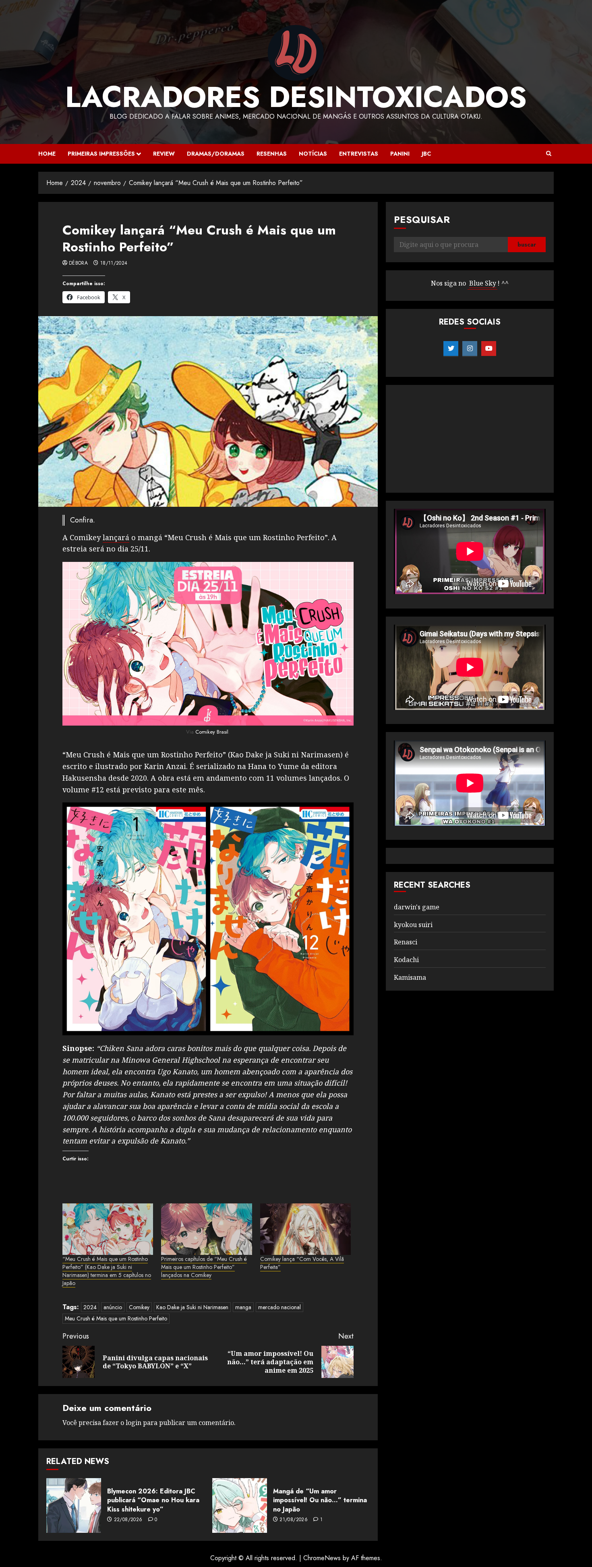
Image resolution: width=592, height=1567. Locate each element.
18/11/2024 (114, 263)
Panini (400, 154)
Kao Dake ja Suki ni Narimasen (192, 1307)
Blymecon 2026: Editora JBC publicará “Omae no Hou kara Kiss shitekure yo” (153, 1500)
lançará (116, 537)
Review (164, 154)
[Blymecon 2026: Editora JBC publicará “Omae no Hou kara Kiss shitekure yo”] (73, 1505)
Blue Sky (482, 283)
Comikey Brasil (211, 732)
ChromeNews (322, 1558)
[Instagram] (469, 348)
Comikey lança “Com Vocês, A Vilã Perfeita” (302, 1263)
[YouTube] (488, 348)
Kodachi (406, 959)
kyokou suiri (413, 924)
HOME (47, 154)
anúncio (112, 1307)
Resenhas (272, 154)
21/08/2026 (293, 1520)
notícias (313, 154)
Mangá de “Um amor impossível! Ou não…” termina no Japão (320, 1500)
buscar (526, 245)
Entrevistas (358, 154)
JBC (426, 154)
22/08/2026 (128, 1520)
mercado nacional (279, 1307)
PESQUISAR (422, 219)
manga (243, 1307)
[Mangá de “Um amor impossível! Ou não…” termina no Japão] (239, 1505)
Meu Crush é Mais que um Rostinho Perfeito (116, 1318)
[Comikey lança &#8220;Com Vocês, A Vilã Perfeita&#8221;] (305, 1229)
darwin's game (416, 907)
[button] (549, 153)
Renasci (405, 942)
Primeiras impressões (101, 154)
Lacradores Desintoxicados (296, 97)
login (133, 1422)
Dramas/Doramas (215, 154)
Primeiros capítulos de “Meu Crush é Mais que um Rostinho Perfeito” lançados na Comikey (204, 1267)
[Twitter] (450, 348)
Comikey (139, 1307)
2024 (90, 1307)
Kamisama (410, 977)
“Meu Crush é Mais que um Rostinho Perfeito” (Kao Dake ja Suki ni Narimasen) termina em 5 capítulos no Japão (106, 1271)
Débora (78, 263)
